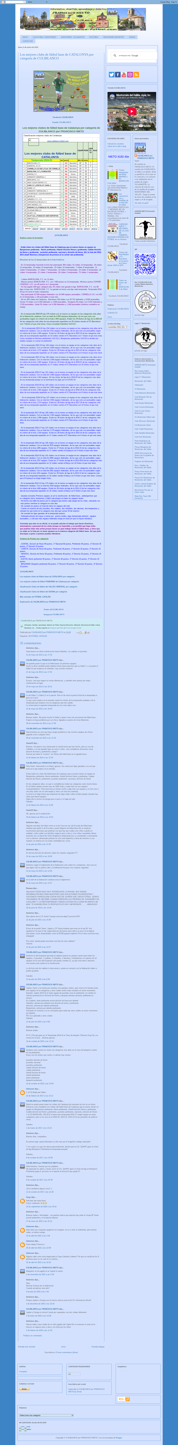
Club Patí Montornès (143, 437)
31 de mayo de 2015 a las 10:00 (39, 856)
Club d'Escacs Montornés (145, 421)
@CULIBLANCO (61, 235)
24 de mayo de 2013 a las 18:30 (39, 709)
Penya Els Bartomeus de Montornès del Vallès (145, 479)
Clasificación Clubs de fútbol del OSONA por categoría (43, 592)
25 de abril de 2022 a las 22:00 (38, 1248)
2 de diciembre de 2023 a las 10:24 (40, 1304)
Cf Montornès (140, 389)
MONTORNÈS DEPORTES (113, 37)
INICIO (25, 37)
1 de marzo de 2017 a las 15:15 (39, 1128)
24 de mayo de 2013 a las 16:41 (39, 687)
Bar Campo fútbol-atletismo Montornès (143, 372)
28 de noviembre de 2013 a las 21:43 (41, 738)
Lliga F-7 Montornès (143, 377)
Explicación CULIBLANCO (118, 309)
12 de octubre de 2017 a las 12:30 (40, 1192)
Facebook (69, 628)
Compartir (23, 1372)
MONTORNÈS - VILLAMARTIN (72, 37)
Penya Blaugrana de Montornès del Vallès (143, 448)
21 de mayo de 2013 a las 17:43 (39, 672)
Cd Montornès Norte (143, 425)
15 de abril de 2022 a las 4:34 (38, 1236)
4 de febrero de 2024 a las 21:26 (39, 1330)
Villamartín (139, 385)
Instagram (53, 628)
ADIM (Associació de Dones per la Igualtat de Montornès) (144, 455)
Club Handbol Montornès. (145, 433)
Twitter (61, 628)
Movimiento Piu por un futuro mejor (144, 491)
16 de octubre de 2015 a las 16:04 (40, 1084)
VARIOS (132, 37)
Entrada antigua (98, 1347)
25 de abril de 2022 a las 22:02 (38, 1262)
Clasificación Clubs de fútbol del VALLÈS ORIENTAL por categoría (48, 587)
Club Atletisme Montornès (145, 393)
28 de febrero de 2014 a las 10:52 (39, 817)
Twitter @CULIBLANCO (54, 609)
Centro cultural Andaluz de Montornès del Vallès (145, 485)
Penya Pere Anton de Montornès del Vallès (143, 473)
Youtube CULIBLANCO (61, 122)
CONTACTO (112, 313)
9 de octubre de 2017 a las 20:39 (39, 1180)
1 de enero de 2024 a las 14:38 (38, 1316)
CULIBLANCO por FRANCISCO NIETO (47, 632)
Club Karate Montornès (144, 403)
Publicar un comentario (32, 1336)
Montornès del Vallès (143, 381)
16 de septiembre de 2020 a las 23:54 (41, 1207)
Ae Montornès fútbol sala (145, 417)
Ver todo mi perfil (141, 203)
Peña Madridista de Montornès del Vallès (143, 442)
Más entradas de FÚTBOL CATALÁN (35, 597)
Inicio (63, 1347)
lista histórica (58, 260)
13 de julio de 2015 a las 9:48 (38, 1022)
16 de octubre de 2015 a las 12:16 (40, 1041)
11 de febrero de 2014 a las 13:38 (39, 805)
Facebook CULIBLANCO (63, 117)
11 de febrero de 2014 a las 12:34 (39, 758)
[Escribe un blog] (80, 632)
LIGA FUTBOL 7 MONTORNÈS (44, 37)
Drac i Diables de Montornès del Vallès (143, 466)
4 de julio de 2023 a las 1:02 (37, 1292)
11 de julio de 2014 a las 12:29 (38, 844)
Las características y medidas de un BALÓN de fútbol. (123, 199)
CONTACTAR (28, 41)
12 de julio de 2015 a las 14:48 (38, 920)
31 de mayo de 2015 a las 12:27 (39, 883)
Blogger (119, 1438)
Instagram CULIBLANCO (54, 614)
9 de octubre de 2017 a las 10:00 (39, 1158)
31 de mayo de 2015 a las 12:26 (39, 871)
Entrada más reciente (26, 1347)
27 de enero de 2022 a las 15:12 (39, 1221)
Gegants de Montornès (144, 461)
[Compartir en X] (83, 632)
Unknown (30, 1089)
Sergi (28, 1197)
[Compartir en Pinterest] (88, 632)
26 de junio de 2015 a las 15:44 (38, 908)
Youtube (78, 628)
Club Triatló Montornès (144, 429)
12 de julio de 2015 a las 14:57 (38, 947)
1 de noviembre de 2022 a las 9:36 (40, 1274)
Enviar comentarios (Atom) (67, 1352)
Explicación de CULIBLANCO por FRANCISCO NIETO (43, 602)
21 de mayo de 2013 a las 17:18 (39, 655)
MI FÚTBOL (94, 37)
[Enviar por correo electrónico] (77, 632)
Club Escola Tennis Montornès (142, 412)
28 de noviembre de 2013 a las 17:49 (41, 723)
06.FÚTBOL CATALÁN (38, 636)
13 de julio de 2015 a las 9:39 (38, 979)
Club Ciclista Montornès (144, 407)
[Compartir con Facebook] (85, 632)
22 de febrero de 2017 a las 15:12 (39, 1096)
